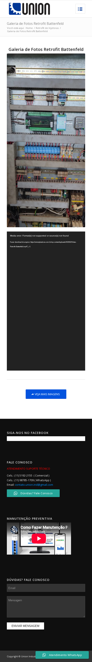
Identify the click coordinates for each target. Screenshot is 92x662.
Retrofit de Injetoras (47, 28)
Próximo (75, 140)
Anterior (16, 140)
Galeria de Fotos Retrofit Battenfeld (35, 23)
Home (29, 28)
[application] (46, 301)
